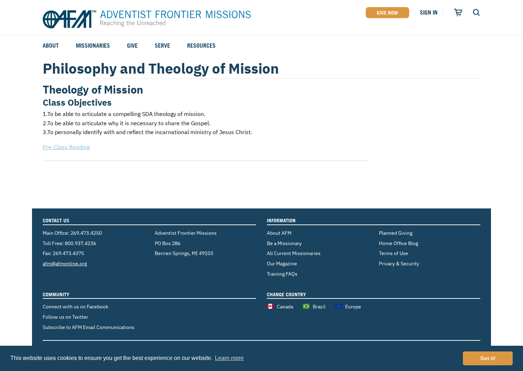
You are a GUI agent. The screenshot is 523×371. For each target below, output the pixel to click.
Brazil (319, 306)
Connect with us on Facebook (75, 306)
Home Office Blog (398, 243)
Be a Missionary (284, 243)
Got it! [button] (488, 358)
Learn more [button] (229, 358)
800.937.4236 (80, 243)
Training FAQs (282, 273)
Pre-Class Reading (66, 146)
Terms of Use (393, 253)
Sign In (429, 12)
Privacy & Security (399, 263)
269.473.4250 (86, 232)
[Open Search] (476, 12)
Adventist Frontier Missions (147, 19)
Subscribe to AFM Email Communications (88, 327)
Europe (353, 306)
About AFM (279, 232)
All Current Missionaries (294, 253)
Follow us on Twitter (65, 316)
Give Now (387, 13)
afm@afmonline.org (65, 263)
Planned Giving (395, 232)
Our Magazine (282, 263)
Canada (285, 306)
